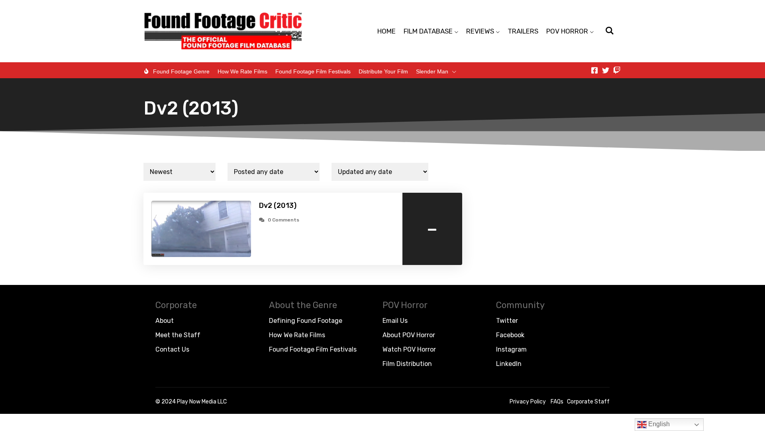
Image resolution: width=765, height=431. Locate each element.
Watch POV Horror (409, 349)
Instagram (511, 349)
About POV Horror (408, 335)
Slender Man (432, 71)
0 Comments (283, 220)
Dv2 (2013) (277, 205)
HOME (386, 31)
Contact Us (172, 349)
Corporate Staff (588, 401)
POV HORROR (567, 31)
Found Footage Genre (181, 71)
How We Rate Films (242, 71)
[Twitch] (616, 70)
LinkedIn (509, 364)
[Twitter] (605, 70)
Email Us (395, 320)
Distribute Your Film (383, 71)
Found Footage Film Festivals (313, 71)
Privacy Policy (528, 401)
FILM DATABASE (428, 31)
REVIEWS (480, 31)
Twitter (507, 320)
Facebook (510, 335)
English (658, 424)
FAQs (557, 401)
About (164, 320)
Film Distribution (407, 364)
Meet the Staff (177, 335)
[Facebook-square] (594, 70)
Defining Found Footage (305, 320)
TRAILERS (523, 31)
